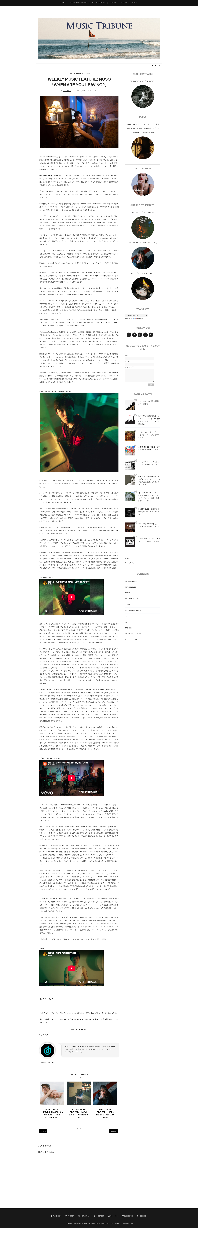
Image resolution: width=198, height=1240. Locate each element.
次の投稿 (43, 1131)
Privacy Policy (129, 563)
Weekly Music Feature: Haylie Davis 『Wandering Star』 (79, 1113)
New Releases (131, 581)
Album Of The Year (133, 634)
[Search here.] (40, 15)
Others (135, 3)
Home (62, 3)
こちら (110, 1013)
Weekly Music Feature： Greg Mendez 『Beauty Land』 (105, 1113)
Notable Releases (133, 599)
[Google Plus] (140, 335)
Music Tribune (67, 91)
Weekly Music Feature (78, 3)
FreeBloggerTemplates (124, 1223)
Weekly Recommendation (80, 74)
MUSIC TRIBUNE (84, 1223)
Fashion (128, 628)
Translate (140, 319)
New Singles (130, 587)
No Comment (92, 91)
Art (126, 622)
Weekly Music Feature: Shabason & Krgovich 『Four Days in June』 (52, 1113)
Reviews (113, 3)
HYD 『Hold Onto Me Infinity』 (143, 273)
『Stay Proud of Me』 (55, 175)
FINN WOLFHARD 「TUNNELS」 (143, 81)
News (127, 593)
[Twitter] (134, 335)
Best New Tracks (98, 3)
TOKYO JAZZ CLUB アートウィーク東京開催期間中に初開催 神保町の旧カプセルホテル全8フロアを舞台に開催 (142, 128)
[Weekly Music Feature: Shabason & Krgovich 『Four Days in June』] (52, 1093)
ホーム (79, 1128)
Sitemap (127, 558)
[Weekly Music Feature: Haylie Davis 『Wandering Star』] (78, 1093)
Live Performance (133, 610)
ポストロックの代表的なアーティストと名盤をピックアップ (148, 526)
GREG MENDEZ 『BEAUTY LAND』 (143, 243)
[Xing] (151, 335)
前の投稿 (113, 1131)
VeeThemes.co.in (107, 1223)
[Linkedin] (145, 335)
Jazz (127, 616)
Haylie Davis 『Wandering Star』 (143, 212)
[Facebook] (129, 335)
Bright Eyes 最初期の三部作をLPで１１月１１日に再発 (149, 511)
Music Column (131, 640)
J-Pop (127, 604)
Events (124, 3)
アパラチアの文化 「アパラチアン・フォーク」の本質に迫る (148, 434)
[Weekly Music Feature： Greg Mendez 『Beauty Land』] (105, 1093)
